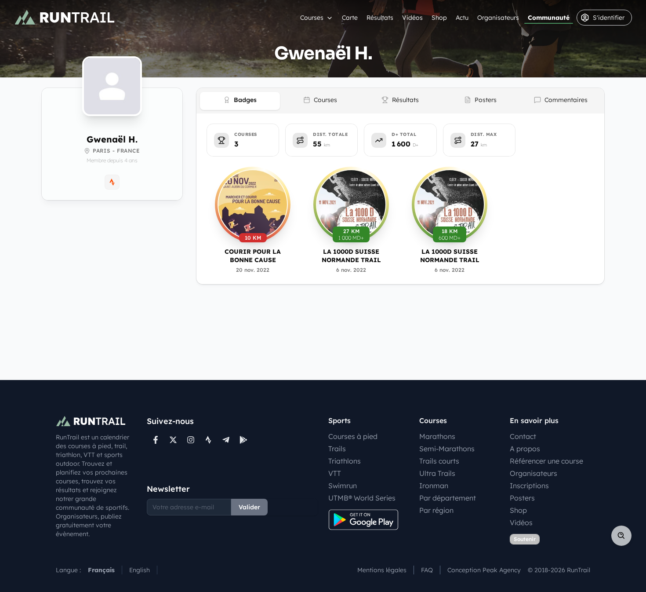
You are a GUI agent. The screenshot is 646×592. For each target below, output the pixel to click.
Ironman (433, 485)
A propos (525, 448)
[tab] (240, 101)
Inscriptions (529, 485)
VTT (334, 473)
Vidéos (412, 18)
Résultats (380, 18)
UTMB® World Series (362, 497)
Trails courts (439, 461)
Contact (523, 436)
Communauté (549, 18)
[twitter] (173, 440)
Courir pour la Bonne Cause (253, 256)
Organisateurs (498, 18)
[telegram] (226, 440)
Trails (337, 448)
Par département (447, 497)
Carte (350, 18)
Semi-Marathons (447, 448)
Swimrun (342, 485)
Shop (439, 18)
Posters (522, 497)
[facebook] (155, 440)
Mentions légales (381, 570)
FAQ (427, 570)
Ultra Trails (437, 473)
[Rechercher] (621, 535)
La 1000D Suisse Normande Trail (351, 256)
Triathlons (344, 461)
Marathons (437, 436)
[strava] (208, 440)
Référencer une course (546, 461)
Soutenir (525, 539)
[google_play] (243, 440)
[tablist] (400, 100)
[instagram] (191, 440)
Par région (436, 510)
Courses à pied (352, 436)
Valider (249, 507)
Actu (462, 18)
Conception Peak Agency (484, 570)
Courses (311, 18)
